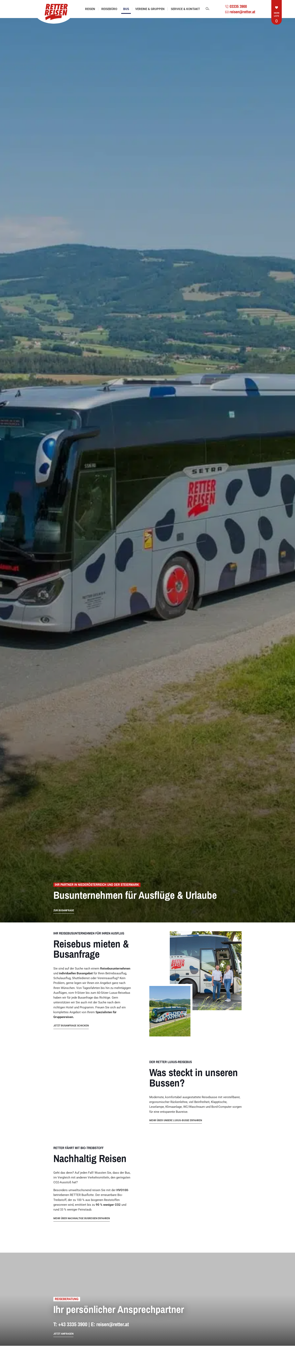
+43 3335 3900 (72, 1324)
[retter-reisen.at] (54, 12)
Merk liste (276, 17)
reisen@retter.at (112, 1324)
